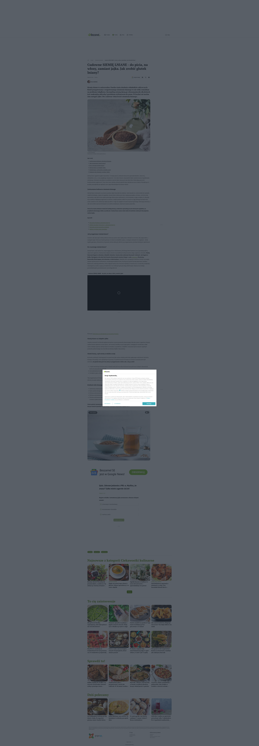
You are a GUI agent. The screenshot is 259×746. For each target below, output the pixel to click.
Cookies (113, 399)
